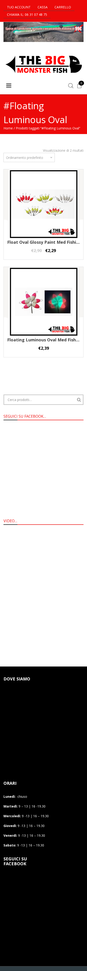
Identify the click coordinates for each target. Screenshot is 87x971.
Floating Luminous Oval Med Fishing (44, 340)
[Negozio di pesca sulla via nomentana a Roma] (43, 76)
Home (8, 128)
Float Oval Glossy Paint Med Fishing (44, 242)
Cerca (79, 399)
